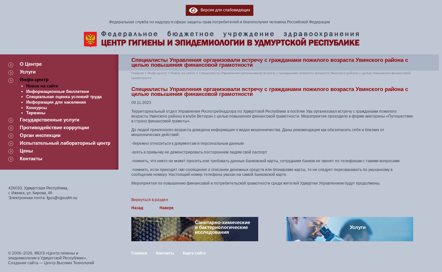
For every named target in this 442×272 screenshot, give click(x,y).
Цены (26, 150)
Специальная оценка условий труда (64, 96)
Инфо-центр (34, 79)
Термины (35, 112)
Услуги (28, 71)
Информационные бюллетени (57, 91)
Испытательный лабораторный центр (65, 143)
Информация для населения (56, 102)
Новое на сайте (42, 86)
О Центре (31, 64)
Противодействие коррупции (54, 127)
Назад (137, 208)
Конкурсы (36, 107)
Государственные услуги (49, 119)
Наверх (167, 208)
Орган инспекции (40, 135)
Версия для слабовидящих (224, 10)
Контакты (31, 158)
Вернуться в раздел (149, 200)
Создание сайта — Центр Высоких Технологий (51, 263)
